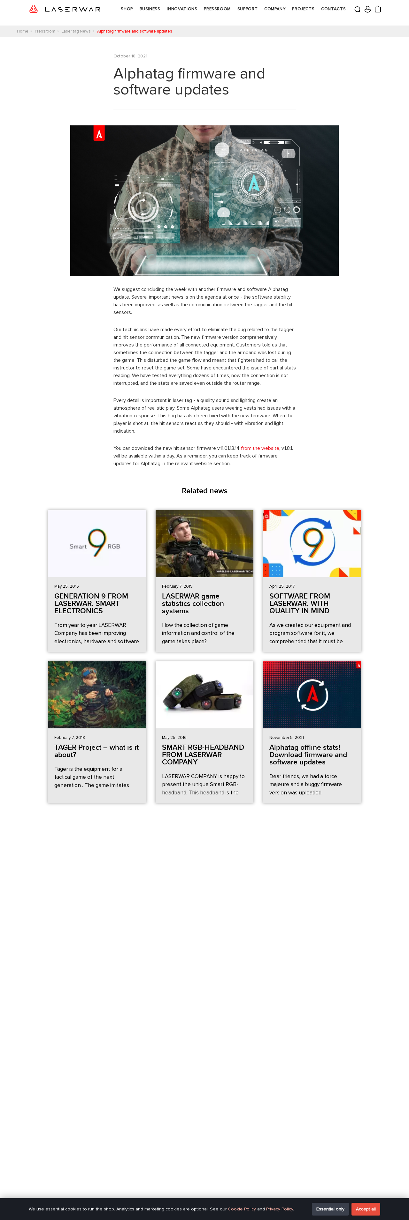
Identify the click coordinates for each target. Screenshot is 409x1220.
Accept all (366, 1209)
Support (247, 8)
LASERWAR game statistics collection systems (193, 603)
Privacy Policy (279, 1209)
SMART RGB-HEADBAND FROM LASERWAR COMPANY (203, 755)
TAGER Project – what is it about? (96, 751)
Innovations (182, 8)
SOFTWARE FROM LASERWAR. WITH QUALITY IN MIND (299, 603)
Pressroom (217, 8)
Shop (127, 8)
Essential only (330, 1209)
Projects (303, 8)
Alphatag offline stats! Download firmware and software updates (308, 755)
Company (275, 8)
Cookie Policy (242, 1209)
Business (150, 8)
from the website (260, 448)
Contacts (333, 8)
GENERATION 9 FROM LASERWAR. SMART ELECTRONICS (91, 603)
